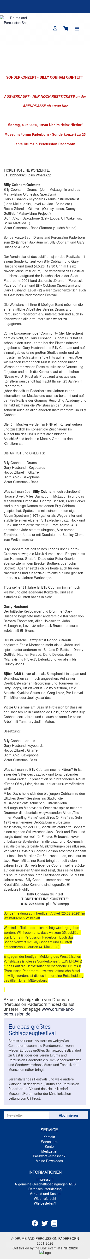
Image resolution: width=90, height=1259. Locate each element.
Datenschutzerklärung (45, 1188)
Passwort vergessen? (49, 1156)
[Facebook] (35, 1223)
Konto (49, 1146)
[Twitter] (45, 1223)
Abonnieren (68, 1115)
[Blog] (54, 1223)
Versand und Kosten (45, 1193)
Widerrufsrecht (45, 1198)
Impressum (45, 1179)
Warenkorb (49, 1141)
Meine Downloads (49, 1160)
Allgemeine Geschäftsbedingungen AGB (45, 1184)
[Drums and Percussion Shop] (16, 19)
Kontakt (49, 1136)
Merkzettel (49, 1151)
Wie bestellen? (45, 1203)
